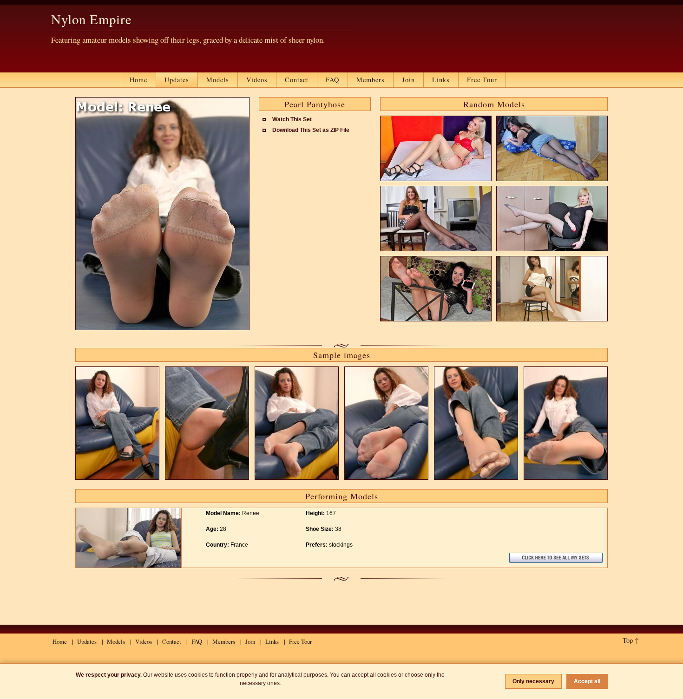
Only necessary (533, 681)
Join (408, 79)
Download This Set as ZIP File (310, 130)
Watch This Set (292, 119)
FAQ (332, 79)
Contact (297, 79)
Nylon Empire (91, 19)
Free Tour (482, 79)
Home (138, 79)
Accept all (587, 681)
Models (217, 79)
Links (441, 79)
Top (628, 640)
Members (370, 79)
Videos (257, 79)
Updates (176, 79)
